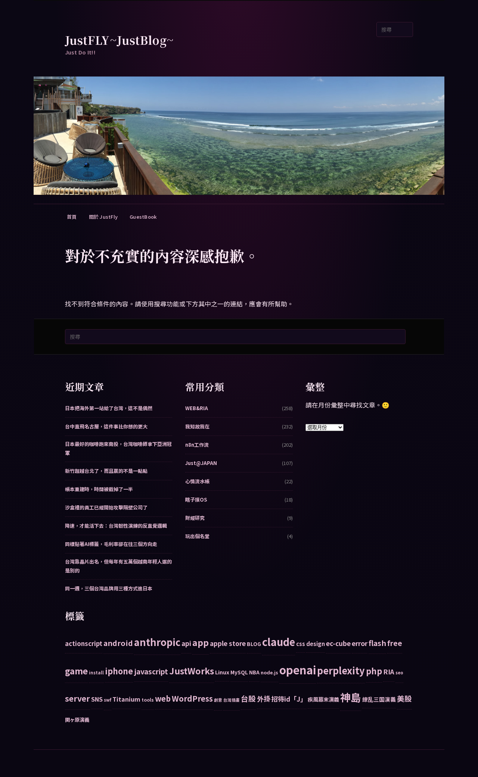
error (359, 643)
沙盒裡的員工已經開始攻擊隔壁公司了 (106, 507)
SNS (97, 699)
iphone (119, 671)
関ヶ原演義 (77, 719)
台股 (248, 698)
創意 (218, 700)
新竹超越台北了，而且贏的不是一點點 (106, 470)
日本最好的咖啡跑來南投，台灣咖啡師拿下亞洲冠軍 (118, 448)
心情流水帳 (197, 481)
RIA (388, 671)
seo (399, 672)
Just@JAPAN (201, 462)
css (300, 644)
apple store (228, 643)
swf (107, 700)
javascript (151, 671)
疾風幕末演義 (323, 699)
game (76, 671)
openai (297, 669)
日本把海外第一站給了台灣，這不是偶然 (108, 408)
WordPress (192, 698)
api (186, 643)
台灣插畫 (231, 700)
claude (278, 641)
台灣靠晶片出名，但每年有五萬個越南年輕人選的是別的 (118, 566)
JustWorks (191, 670)
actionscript (83, 643)
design (315, 644)
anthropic (157, 642)
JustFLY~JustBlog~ (119, 40)
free (394, 643)
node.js (269, 672)
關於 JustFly (103, 216)
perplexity (341, 670)
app (200, 642)
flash (377, 642)
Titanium (126, 699)
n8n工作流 (197, 444)
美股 (404, 698)
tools (148, 699)
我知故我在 (197, 426)
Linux (222, 672)
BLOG (254, 644)
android (118, 642)
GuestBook (143, 216)
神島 (350, 697)
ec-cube (338, 643)
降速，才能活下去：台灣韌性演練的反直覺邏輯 (116, 525)
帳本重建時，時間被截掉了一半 (99, 489)
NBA (254, 672)
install (96, 672)
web (163, 698)
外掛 (263, 698)
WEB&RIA (196, 408)
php (374, 671)
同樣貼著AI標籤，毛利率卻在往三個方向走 (111, 543)
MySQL (239, 672)
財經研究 (195, 517)
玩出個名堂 (197, 536)
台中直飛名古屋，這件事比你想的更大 (106, 426)
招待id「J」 (289, 698)
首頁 (72, 216)
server (77, 698)
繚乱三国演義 (379, 699)
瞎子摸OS (196, 499)
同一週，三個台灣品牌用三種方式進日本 (108, 588)
